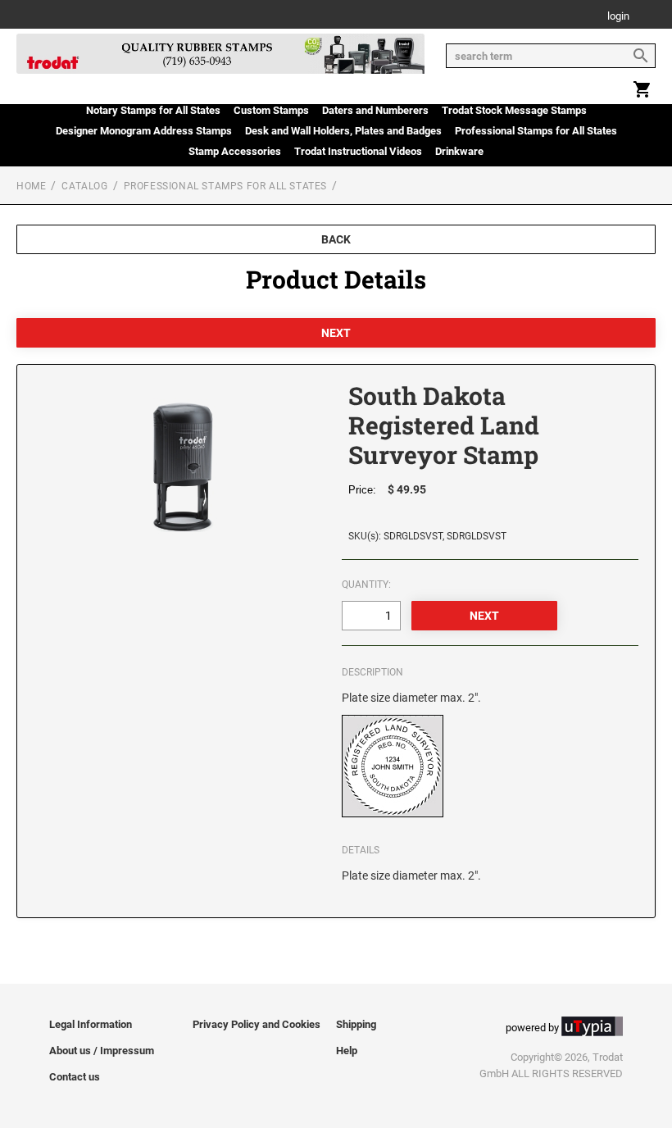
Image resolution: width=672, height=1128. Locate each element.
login (618, 16)
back (336, 239)
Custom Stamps (271, 110)
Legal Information (90, 1024)
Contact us (74, 1077)
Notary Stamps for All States (153, 110)
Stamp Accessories (234, 151)
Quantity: (366, 584)
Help (346, 1050)
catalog (84, 186)
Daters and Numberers (375, 110)
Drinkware (459, 151)
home (31, 186)
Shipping (356, 1024)
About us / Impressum (101, 1050)
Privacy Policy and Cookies (256, 1024)
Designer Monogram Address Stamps (144, 131)
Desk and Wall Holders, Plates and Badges (343, 131)
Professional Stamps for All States (536, 131)
